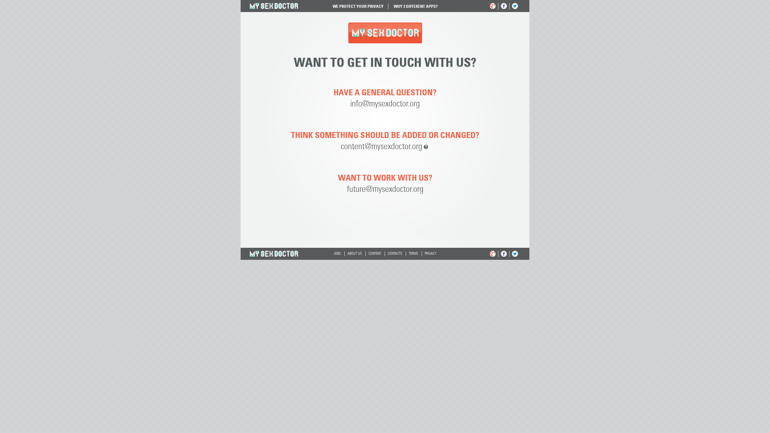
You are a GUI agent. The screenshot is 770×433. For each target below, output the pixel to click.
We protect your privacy (358, 6)
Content (374, 254)
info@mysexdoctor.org (385, 104)
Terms (413, 254)
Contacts (395, 254)
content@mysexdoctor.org (381, 146)
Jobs (337, 254)
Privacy (430, 254)
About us (354, 254)
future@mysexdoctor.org (385, 189)
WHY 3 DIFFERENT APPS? (416, 6)
